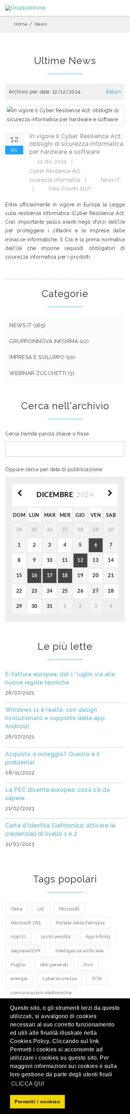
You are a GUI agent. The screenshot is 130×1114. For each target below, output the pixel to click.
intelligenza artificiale (79, 950)
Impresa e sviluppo (42, 357)
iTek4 (17, 908)
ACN (97, 978)
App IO (18, 936)
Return (113, 92)
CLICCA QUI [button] (27, 1084)
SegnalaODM (25, 950)
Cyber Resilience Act (54, 171)
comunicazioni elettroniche (41, 992)
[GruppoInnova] (25, 8)
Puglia (18, 964)
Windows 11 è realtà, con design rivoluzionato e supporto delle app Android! (55, 718)
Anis (88, 964)
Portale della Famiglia (80, 922)
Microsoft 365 (26, 922)
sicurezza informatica (55, 180)
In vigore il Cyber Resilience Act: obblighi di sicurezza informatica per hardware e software (76, 144)
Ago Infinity (98, 936)
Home (20, 24)
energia (19, 978)
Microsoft (69, 908)
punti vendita (56, 936)
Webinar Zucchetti (42, 373)
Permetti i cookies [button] (37, 1101)
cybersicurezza (60, 978)
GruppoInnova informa (49, 341)
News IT (110, 180)
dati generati (54, 964)
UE (40, 908)
